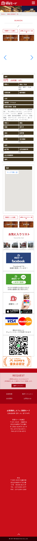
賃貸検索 (9, 394)
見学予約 (27, 38)
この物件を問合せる (10, 38)
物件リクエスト (19, 385)
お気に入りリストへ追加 (26, 31)
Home (3, 14)
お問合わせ (27, 398)
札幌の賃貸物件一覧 (12, 14)
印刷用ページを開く (10, 31)
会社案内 (9, 398)
